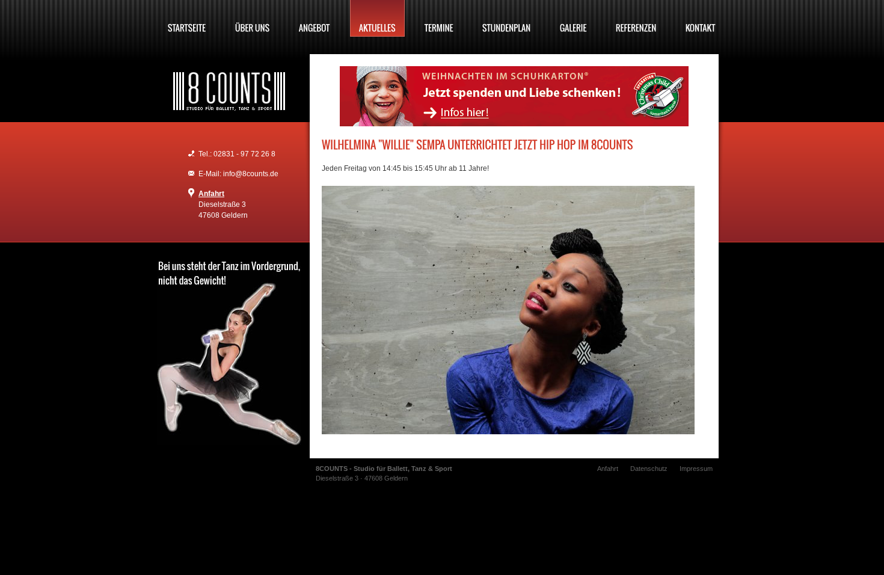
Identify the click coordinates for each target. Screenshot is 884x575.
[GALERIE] (573, 18)
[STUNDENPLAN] (506, 18)
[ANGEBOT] (314, 18)
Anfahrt (211, 193)
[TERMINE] (439, 18)
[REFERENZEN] (636, 18)
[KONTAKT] (701, 18)
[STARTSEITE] (187, 18)
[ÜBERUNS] (252, 18)
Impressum (696, 468)
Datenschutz (649, 468)
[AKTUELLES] (377, 18)
